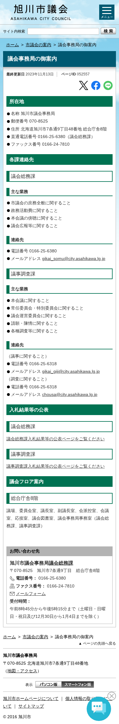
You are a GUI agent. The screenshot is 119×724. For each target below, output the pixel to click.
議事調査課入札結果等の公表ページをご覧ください (55, 466)
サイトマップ (31, 706)
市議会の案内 (38, 44)
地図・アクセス (22, 670)
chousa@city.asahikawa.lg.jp (69, 394)
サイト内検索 (14, 31)
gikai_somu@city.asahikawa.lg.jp (73, 258)
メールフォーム (31, 593)
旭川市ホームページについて (31, 698)
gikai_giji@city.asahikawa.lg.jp (71, 371)
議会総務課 (61, 563)
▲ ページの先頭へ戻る (97, 643)
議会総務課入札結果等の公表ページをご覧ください (55, 438)
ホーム (12, 44)
